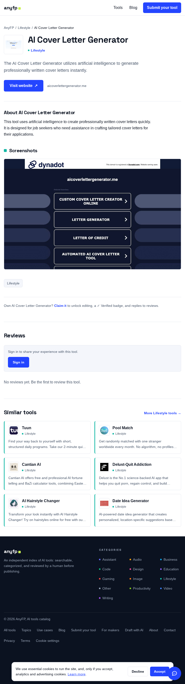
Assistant (109, 559)
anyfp (10, 8)
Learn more (77, 674)
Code (106, 569)
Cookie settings (47, 641)
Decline (138, 671)
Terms (25, 641)
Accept (159, 671)
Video (168, 588)
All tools (10, 630)
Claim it (60, 306)
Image (138, 579)
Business (170, 559)
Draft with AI (134, 630)
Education (171, 569)
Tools (118, 8)
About (153, 630)
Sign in (18, 362)
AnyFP (9, 28)
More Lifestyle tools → (162, 413)
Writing (107, 598)
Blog (133, 8)
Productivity (142, 588)
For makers (110, 630)
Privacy (9, 641)
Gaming (108, 579)
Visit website (24, 86)
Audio (137, 559)
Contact (170, 630)
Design (138, 569)
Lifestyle (24, 28)
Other (106, 588)
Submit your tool (162, 8)
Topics (26, 630)
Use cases (45, 630)
